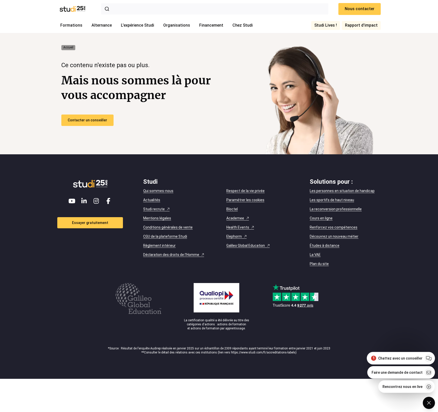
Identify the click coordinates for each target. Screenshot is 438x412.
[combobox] (214, 8)
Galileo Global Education (245, 246)
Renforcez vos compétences (333, 227)
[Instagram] (96, 201)
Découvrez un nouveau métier (334, 236)
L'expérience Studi (137, 25)
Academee (235, 218)
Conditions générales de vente (168, 227)
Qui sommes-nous (158, 191)
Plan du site (319, 264)
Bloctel (232, 209)
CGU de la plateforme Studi (165, 236)
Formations (71, 25)
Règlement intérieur (159, 246)
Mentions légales (157, 218)
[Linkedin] (84, 201)
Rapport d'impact (361, 25)
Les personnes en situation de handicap (342, 191)
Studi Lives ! (325, 25)
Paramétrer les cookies (245, 200)
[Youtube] (72, 201)
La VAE (315, 255)
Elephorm (234, 236)
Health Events (237, 227)
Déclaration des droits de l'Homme (171, 255)
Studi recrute (154, 209)
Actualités (151, 200)
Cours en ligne (321, 218)
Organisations (176, 25)
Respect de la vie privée (245, 191)
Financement (211, 25)
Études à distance (324, 246)
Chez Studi (242, 25)
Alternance (102, 25)
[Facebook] (108, 201)
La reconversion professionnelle (336, 209)
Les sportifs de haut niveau (332, 200)
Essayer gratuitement (90, 223)
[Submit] (108, 8)
